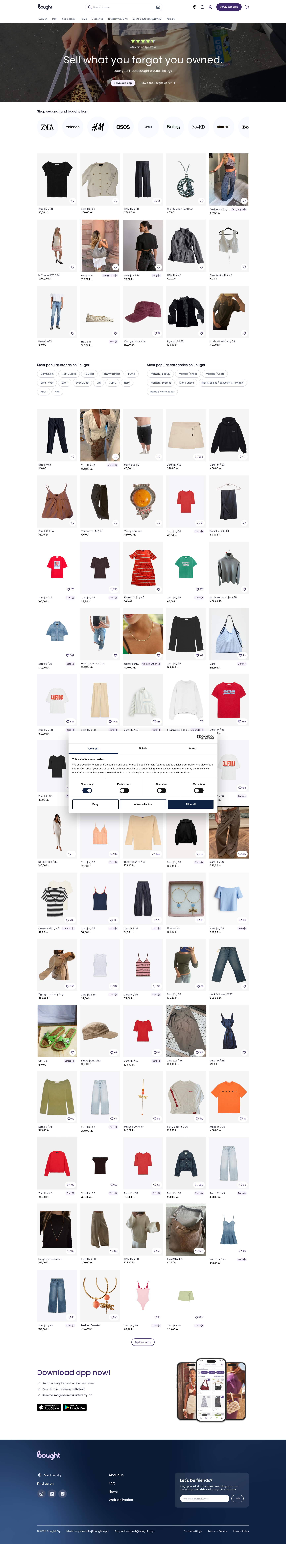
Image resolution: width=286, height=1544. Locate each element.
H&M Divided (69, 373)
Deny (95, 804)
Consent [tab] (93, 748)
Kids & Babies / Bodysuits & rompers (222, 382)
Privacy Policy (241, 1531)
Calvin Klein (47, 373)
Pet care (171, 18)
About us (116, 1475)
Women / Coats (215, 373)
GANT (65, 382)
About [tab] (192, 748)
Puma (131, 373)
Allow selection (143, 804)
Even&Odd (82, 382)
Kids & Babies (68, 18)
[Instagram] (41, 1493)
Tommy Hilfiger (111, 373)
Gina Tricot (47, 382)
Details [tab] (143, 748)
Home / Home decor (162, 391)
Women (43, 18)
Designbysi (237, 209)
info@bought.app (97, 1531)
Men (54, 18)
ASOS (44, 391)
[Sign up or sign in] (210, 7)
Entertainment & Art (117, 18)
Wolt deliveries (121, 1499)
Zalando (195, 730)
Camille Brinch (149, 663)
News (113, 1491)
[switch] (124, 790)
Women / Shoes (188, 373)
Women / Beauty (160, 373)
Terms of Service (217, 1531)
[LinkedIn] (52, 1493)
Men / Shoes (186, 382)
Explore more (143, 1342)
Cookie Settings (193, 1531)
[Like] (72, 201)
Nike (57, 391)
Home (84, 18)
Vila (99, 382)
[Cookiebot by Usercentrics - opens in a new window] (199, 737)
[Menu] (202, 7)
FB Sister (89, 373)
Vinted (111, 465)
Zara (197, 531)
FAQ (112, 1483)
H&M (112, 341)
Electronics (97, 18)
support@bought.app (140, 1531)
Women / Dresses (160, 382)
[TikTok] (62, 1493)
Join (237, 1498)
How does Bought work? (156, 83)
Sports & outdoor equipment (147, 18)
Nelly (155, 275)
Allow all (191, 804)
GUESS (112, 382)
